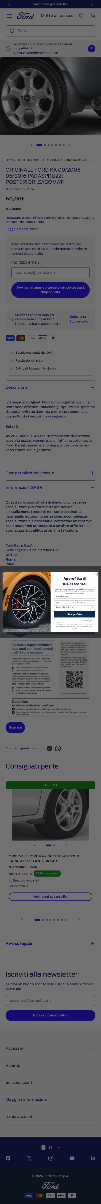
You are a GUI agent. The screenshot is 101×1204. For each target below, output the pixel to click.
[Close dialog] (96, 574)
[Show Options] (93, 607)
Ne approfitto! (74, 614)
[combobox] (74, 607)
